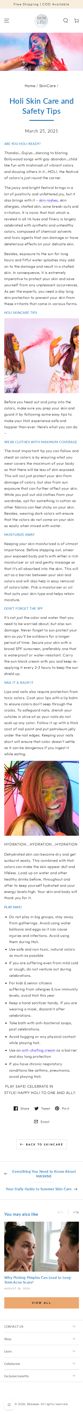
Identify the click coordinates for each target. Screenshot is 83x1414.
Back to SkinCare (44, 1144)
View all (42, 1303)
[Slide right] (73, 1212)
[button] (65, 20)
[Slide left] (62, 1212)
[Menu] (6, 20)
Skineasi (33, 1404)
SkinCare (47, 85)
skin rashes (48, 200)
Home (30, 85)
